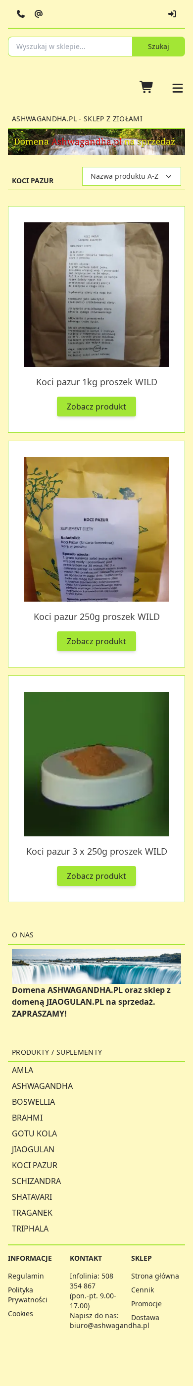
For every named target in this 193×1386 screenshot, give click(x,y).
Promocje (146, 1303)
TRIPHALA (30, 1228)
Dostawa (145, 1317)
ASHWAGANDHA (42, 1085)
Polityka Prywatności (28, 1294)
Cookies (20, 1313)
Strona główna (155, 1276)
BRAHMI (27, 1117)
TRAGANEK (32, 1212)
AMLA (22, 1070)
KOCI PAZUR (34, 1165)
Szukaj (158, 46)
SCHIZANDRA (36, 1181)
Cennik (142, 1289)
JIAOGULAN (33, 1149)
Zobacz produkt (96, 406)
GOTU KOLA (34, 1133)
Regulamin (26, 1276)
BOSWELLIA (33, 1101)
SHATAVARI (32, 1196)
